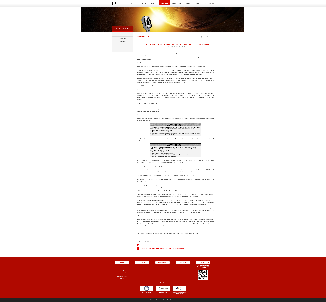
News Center (164, 3)
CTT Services (142, 3)
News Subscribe (123, 45)
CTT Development (142, 268)
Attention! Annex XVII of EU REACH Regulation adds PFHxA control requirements (162, 248)
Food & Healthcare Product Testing (122, 269)
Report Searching (162, 266)
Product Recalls (162, 268)
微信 (142, 241)
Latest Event (123, 41)
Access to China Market (162, 270)
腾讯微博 (152, 241)
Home (132, 3)
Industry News (122, 34)
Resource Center (176, 3)
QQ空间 (144, 241)
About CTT (153, 3)
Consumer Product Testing (122, 266)
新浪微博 (148, 241)
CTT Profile (142, 266)
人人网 (156, 241)
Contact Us (198, 3)
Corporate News (123, 38)
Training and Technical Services (122, 277)
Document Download (162, 272)
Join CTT (188, 3)
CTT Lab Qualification (142, 270)
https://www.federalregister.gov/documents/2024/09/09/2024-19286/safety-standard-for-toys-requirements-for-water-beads (169, 233)
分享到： (139, 241)
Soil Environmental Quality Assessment (122, 273)
